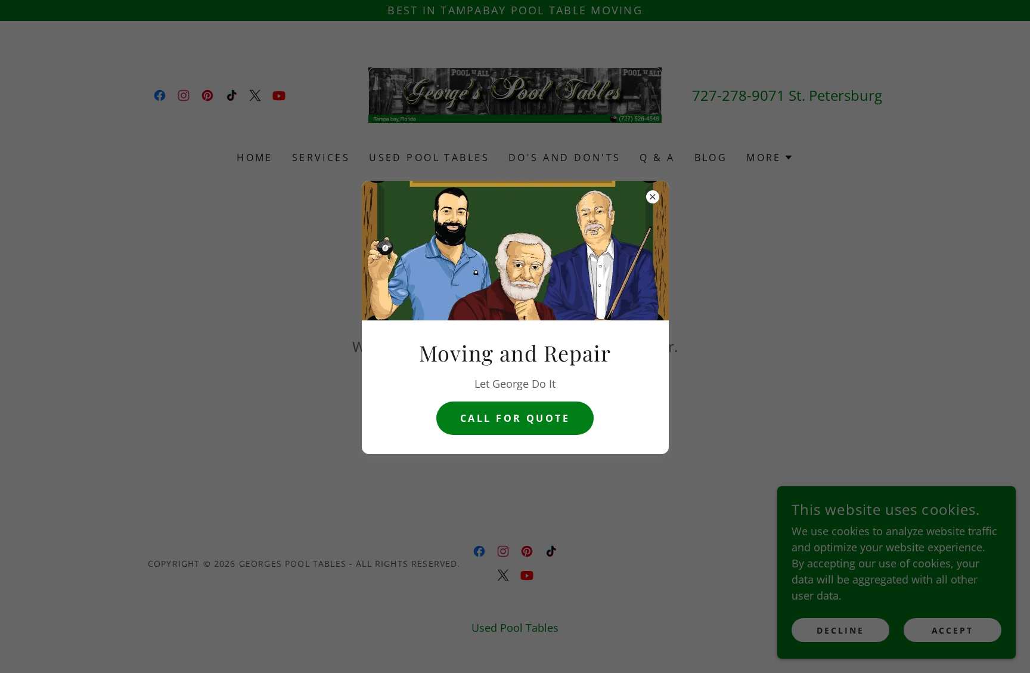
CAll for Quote (515, 418)
